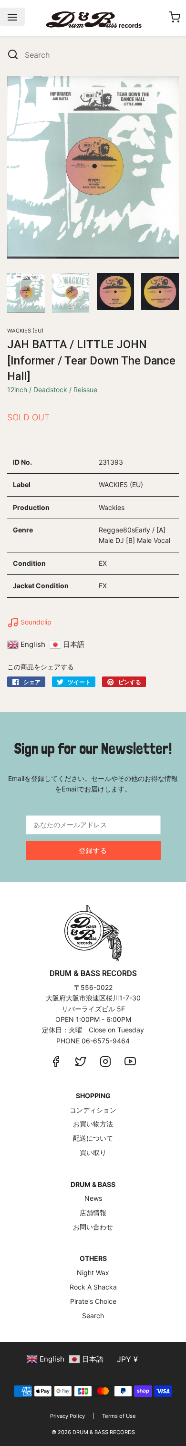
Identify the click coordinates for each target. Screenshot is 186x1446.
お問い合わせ (93, 1227)
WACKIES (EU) (25, 330)
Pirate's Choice (93, 1301)
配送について (93, 1138)
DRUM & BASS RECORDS (103, 1432)
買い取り (93, 1152)
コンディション (93, 1110)
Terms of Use (119, 1416)
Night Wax (93, 1273)
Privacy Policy (67, 1416)
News (93, 1198)
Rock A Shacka (93, 1287)
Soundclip (35, 622)
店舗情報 (93, 1212)
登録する (93, 850)
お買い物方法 (93, 1124)
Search (93, 1315)
